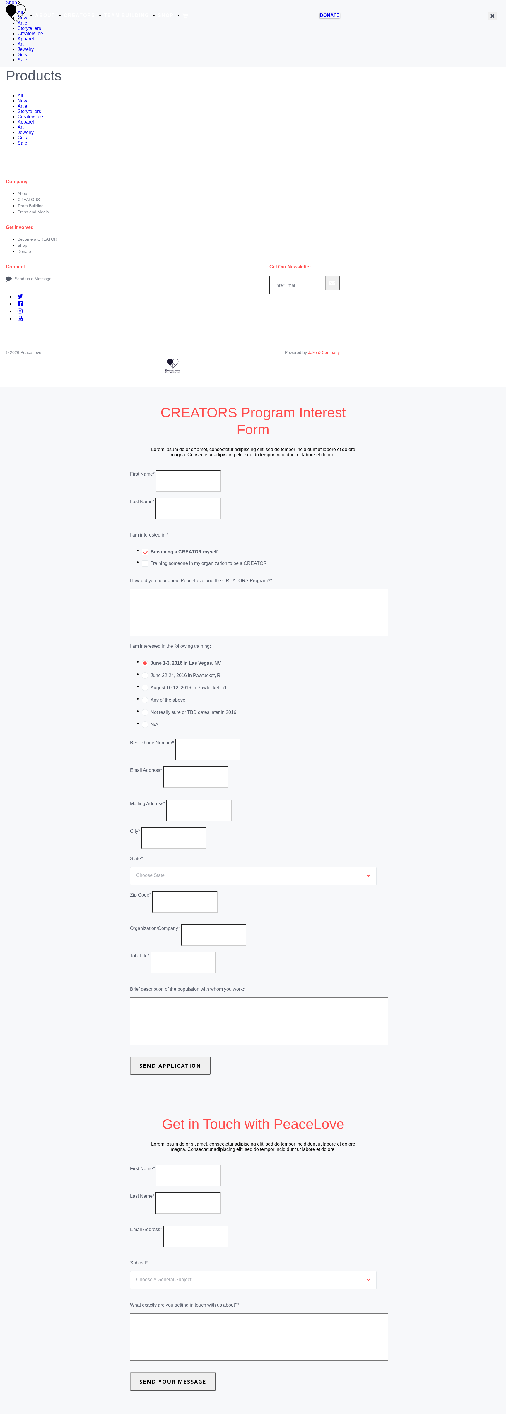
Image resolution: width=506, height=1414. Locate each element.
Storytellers (29, 28)
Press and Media (33, 212)
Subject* (139, 1262)
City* (135, 831)
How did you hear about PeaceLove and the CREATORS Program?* (201, 580)
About (45, 15)
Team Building (126, 15)
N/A (154, 724)
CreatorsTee (30, 33)
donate (330, 15)
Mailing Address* (147, 803)
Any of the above (168, 699)
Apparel (26, 38)
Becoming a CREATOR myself (184, 551)
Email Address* (146, 770)
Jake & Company (324, 352)
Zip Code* (140, 894)
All (20, 95)
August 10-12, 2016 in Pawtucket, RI (188, 687)
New (22, 100)
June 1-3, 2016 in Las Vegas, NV (186, 663)
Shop (166, 15)
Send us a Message (33, 278)
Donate (24, 251)
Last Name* (142, 501)
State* (136, 858)
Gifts (22, 54)
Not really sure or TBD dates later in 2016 (193, 712)
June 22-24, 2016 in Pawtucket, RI (186, 675)
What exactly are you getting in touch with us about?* (184, 1304)
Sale (22, 59)
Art (20, 44)
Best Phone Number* (152, 742)
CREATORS (79, 15)
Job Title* (139, 955)
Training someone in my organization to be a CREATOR (209, 563)
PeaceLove (30, 352)
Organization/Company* (155, 928)
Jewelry (26, 49)
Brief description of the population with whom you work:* (188, 989)
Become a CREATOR (37, 239)
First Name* (142, 474)
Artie (22, 106)
